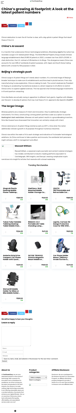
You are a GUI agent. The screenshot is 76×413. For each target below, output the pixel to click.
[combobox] (35, 380)
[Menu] (2, 2)
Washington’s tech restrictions (12, 117)
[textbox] (35, 380)
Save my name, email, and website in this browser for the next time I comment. (31, 359)
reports (60, 52)
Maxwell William (23, 146)
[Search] (73, 2)
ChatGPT (69, 100)
